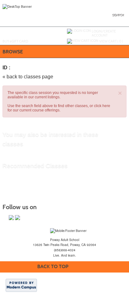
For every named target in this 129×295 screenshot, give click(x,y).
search (118, 15)
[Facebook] (11, 217)
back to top (52, 266)
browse (13, 52)
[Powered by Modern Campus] (21, 285)
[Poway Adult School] (68, 230)
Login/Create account (104, 33)
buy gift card (15, 41)
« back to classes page (28, 76)
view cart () (111, 41)
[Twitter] (17, 217)
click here (102, 106)
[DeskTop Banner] (17, 6)
